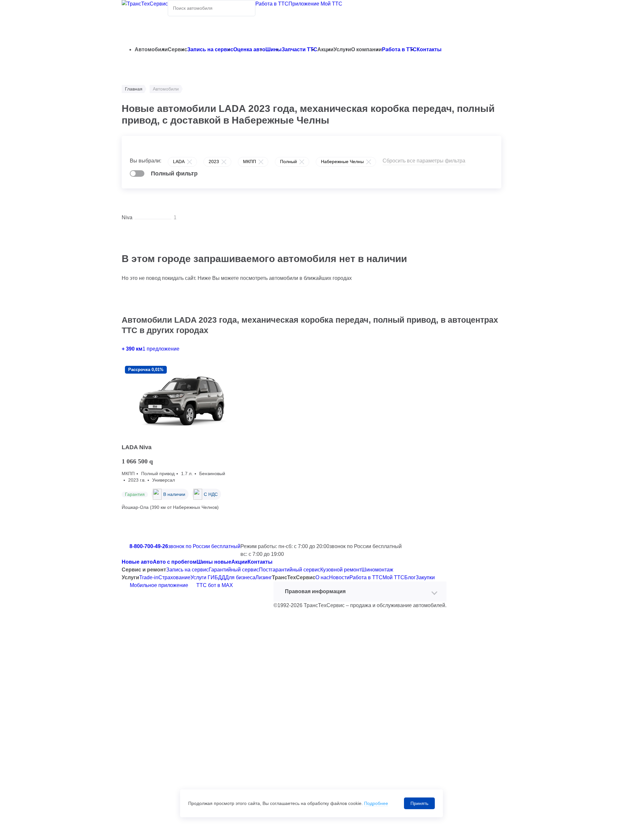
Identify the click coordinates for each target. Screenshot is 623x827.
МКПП (249, 161)
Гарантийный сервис (234, 569)
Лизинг (263, 577)
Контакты (429, 49)
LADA (179, 161)
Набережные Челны (342, 161)
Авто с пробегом (175, 562)
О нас (322, 577)
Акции (239, 562)
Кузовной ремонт (340, 569)
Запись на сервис (210, 49)
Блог (410, 577)
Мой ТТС (393, 577)
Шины (273, 49)
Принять (419, 803)
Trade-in (148, 577)
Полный (288, 161)
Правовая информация (315, 591)
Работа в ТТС (271, 3)
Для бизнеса (240, 577)
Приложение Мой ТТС (315, 3)
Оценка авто (249, 49)
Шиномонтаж (377, 569)
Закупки (425, 577)
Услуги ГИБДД (207, 577)
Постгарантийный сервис (289, 569)
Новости (339, 577)
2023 (214, 161)
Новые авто (137, 562)
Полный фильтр (174, 173)
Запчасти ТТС (299, 49)
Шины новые (214, 562)
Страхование (174, 577)
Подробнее (376, 803)
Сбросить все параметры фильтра (424, 160)
